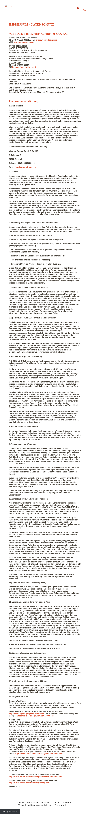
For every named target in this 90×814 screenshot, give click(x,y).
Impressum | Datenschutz (39, 802)
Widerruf (66, 802)
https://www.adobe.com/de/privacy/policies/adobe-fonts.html (35, 777)
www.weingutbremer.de (24, 42)
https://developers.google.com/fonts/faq (26, 714)
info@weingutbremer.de (46, 40)
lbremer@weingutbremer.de (24, 67)
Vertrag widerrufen (9, 811)
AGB (56, 802)
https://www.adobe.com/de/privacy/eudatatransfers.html (39, 754)
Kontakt (20, 802)
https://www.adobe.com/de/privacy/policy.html (29, 783)
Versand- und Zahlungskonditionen (34, 805)
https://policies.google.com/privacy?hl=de (35, 716)
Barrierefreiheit (61, 805)
